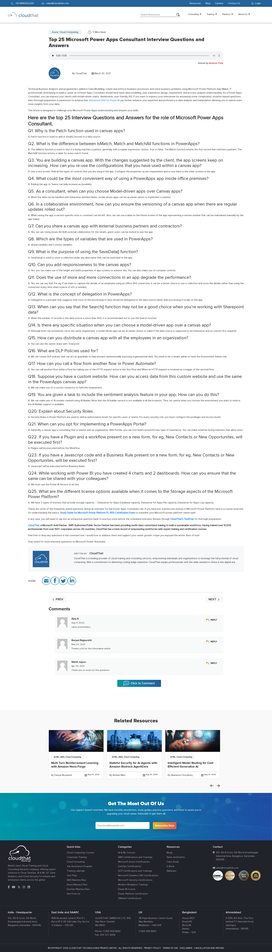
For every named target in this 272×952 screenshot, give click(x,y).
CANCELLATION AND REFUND (209, 948)
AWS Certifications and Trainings (135, 857)
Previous (212, 785)
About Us (242, 14)
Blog (208, 3)
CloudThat (81, 73)
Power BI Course (126, 889)
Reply (214, 620)
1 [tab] (136, 702)
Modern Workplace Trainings (133, 884)
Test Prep (72, 875)
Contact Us (234, 3)
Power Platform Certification (133, 893)
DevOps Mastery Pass (78, 889)
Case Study (173, 861)
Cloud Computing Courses (80, 852)
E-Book (170, 866)
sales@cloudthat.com (227, 867)
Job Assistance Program (79, 866)
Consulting (193, 14)
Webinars (171, 870)
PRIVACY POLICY (152, 948)
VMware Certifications (130, 898)
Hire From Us (73, 893)
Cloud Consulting (76, 861)
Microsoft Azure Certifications (134, 861)
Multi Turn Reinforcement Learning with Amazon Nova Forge (74, 764)
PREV (59, 599)
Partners (226, 14)
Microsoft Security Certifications (135, 880)
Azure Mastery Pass (77, 884)
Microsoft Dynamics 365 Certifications (138, 875)
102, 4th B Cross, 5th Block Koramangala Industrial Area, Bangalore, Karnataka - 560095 (237, 856)
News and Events (176, 857)
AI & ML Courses (126, 852)
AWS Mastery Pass (76, 880)
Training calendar (76, 870)
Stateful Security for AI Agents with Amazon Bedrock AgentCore (133, 764)
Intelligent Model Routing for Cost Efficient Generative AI (190, 764)
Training (210, 14)
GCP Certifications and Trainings (135, 870)
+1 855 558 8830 (112, 931)
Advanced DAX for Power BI (104, 100)
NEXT (213, 599)
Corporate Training (77, 857)
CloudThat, (34, 525)
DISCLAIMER (186, 948)
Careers (219, 3)
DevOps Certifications (129, 866)
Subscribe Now (164, 825)
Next (218, 785)
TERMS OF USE (170, 948)
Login (258, 3)
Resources (195, 3)
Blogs (170, 852)
